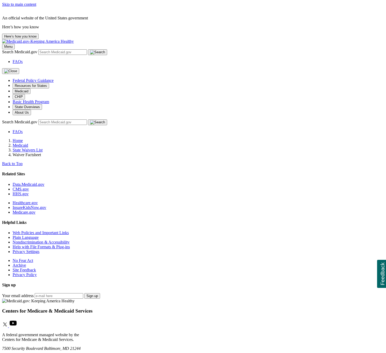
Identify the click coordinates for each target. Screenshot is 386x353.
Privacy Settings (26, 251)
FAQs (18, 61)
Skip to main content (19, 4)
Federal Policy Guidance (33, 80)
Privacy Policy (25, 274)
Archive (19, 265)
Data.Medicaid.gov (28, 184)
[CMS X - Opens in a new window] (5, 326)
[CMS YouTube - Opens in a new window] (13, 326)
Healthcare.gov (25, 203)
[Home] (38, 41)
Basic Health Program (31, 101)
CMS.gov (21, 189)
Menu (8, 47)
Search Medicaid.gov (20, 52)
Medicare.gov (24, 212)
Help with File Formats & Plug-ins (41, 247)
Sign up (92, 296)
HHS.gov (21, 194)
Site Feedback (24, 270)
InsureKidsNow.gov (29, 207)
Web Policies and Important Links (41, 232)
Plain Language (26, 237)
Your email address (18, 295)
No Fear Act (23, 260)
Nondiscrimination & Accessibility (41, 242)
